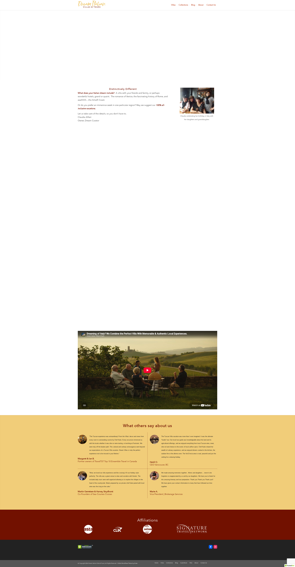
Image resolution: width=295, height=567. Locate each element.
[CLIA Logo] (117, 529)
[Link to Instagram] (215, 563)
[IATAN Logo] (147, 529)
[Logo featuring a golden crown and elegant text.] (91, 5)
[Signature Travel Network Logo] (192, 529)
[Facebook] (210, 547)
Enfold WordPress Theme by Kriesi (127, 563)
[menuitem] (173, 5)
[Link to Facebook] (212, 563)
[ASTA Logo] (88, 529)
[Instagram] (215, 547)
